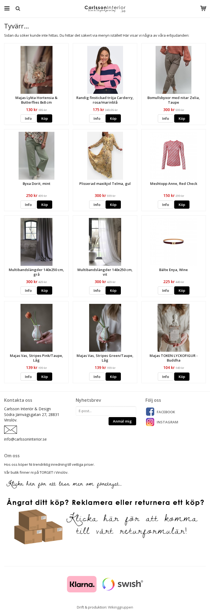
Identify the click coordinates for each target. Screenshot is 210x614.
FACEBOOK (166, 411)
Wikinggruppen (120, 607)
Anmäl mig (122, 421)
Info (28, 118)
